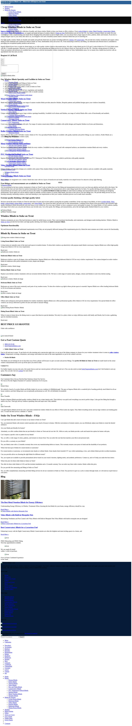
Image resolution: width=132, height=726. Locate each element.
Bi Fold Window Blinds (16, 142)
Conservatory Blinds (15, 101)
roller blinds (4, 33)
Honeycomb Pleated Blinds (17, 93)
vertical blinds (82, 31)
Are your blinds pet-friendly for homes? (13, 428)
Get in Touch (9, 586)
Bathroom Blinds (14, 706)
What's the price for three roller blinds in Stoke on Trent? (18, 461)
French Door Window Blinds (17, 149)
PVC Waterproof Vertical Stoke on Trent (17, 154)
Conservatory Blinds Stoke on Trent (15, 120)
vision (90, 31)
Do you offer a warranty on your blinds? (13, 441)
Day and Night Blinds (11, 609)
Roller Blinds (9, 612)
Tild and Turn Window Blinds (18, 145)
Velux (10, 33)
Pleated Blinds (9, 616)
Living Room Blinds (15, 12)
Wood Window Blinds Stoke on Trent (16, 99)
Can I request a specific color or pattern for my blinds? (17, 434)
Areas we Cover (10, 582)
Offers (7, 580)
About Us (8, 577)
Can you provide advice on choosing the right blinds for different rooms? (23, 454)
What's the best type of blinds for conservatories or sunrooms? (19, 448)
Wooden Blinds (13, 96)
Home (3, 23)
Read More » (5, 509)
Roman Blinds (9, 611)
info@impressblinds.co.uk (90, 369)
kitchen (71, 40)
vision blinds (38, 203)
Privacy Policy (9, 589)
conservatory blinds (109, 31)
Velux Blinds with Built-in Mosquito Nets (17, 515)
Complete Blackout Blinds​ (17, 115)
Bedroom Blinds (14, 13)
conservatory (80, 40)
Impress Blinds (6, 31)
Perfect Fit (8, 614)
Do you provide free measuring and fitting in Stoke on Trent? (19, 467)
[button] (60, 420)
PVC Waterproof (14, 108)
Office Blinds (13, 15)
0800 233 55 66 (5, 3)
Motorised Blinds (14, 119)
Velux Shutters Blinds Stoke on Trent (15, 165)
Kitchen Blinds (13, 29)
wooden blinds (105, 201)
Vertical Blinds (9, 598)
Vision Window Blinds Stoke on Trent (16, 176)
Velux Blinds (12, 112)
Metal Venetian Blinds (15, 694)
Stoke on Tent (60, 33)
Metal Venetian (97, 31)
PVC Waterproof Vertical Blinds (18, 690)
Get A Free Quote (10, 579)
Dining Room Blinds (15, 20)
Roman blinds (19, 33)
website (20, 371)
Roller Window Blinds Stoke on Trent (16, 131)
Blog (6, 584)
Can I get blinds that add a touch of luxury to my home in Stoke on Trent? (23, 420)
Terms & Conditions (11, 587)
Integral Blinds (9, 600)
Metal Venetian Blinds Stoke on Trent (15, 144)
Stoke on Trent (5, 222)
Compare (7, 723)
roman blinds (18, 203)
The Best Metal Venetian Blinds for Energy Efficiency (22, 502)
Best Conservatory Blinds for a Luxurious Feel (19, 527)
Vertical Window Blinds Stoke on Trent (16, 110)
